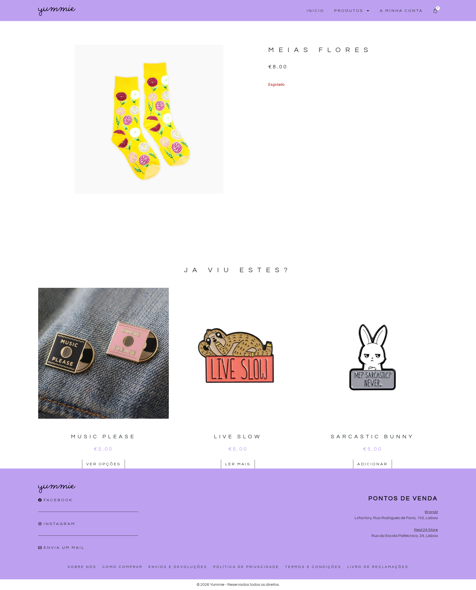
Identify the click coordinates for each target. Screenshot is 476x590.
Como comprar (122, 567)
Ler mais (238, 464)
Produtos (348, 11)
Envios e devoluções (178, 567)
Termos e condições (313, 567)
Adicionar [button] (372, 464)
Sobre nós (82, 567)
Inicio (315, 11)
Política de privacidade (246, 567)
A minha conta (401, 11)
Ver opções (103, 464)
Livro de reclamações (378, 567)
